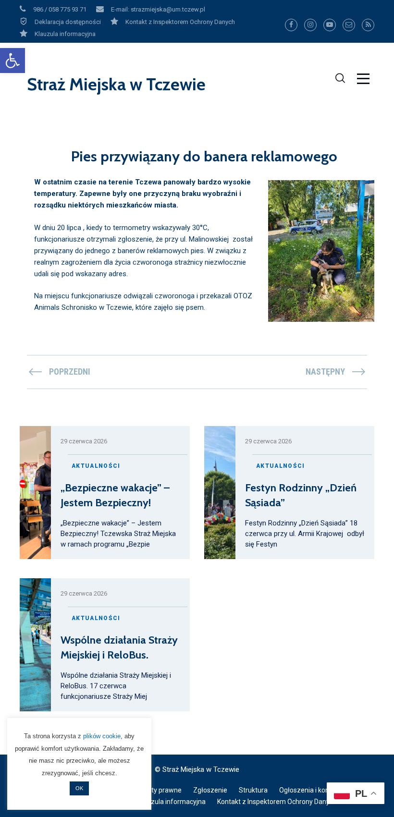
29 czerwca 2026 (84, 441)
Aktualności (96, 466)
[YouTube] (329, 25)
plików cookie (102, 736)
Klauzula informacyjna (172, 801)
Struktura (253, 790)
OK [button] (79, 788)
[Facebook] (291, 25)
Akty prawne (162, 790)
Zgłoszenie (210, 790)
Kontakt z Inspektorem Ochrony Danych (277, 801)
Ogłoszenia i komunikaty (316, 790)
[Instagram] (310, 25)
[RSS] (368, 25)
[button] (12, 60)
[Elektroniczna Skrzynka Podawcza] (349, 25)
